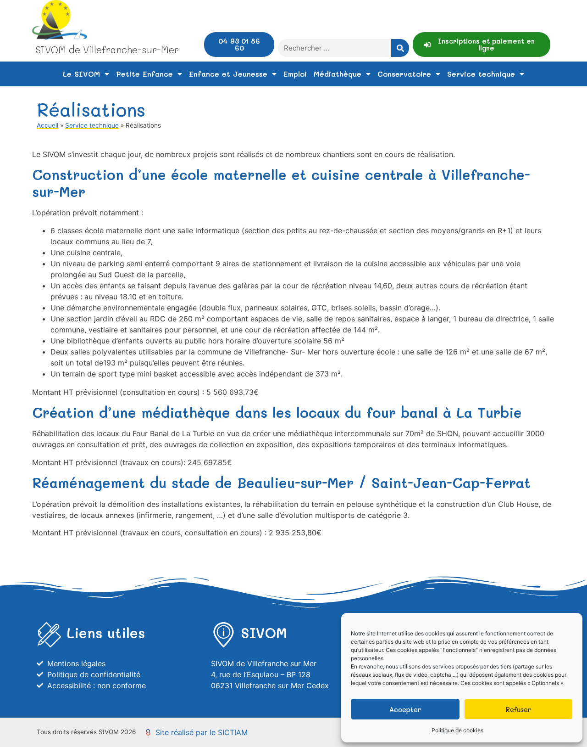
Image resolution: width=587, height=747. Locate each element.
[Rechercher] (400, 48)
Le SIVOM (81, 74)
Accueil (47, 125)
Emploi (295, 74)
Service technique (481, 74)
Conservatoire (404, 74)
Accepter (405, 709)
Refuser (518, 709)
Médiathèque (337, 74)
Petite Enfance (144, 74)
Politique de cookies (457, 730)
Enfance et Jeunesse (228, 74)
